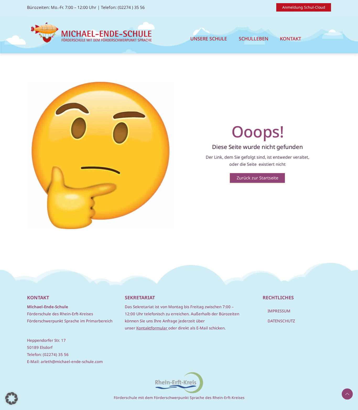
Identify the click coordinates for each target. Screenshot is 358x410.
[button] (11, 398)
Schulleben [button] (253, 38)
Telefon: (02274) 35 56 (48, 354)
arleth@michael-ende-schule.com (72, 361)
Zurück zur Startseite (257, 178)
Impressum (279, 310)
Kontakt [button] (290, 38)
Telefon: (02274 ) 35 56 (123, 7)
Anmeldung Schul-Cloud (303, 7)
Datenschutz (281, 320)
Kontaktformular (152, 328)
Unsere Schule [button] (208, 38)
